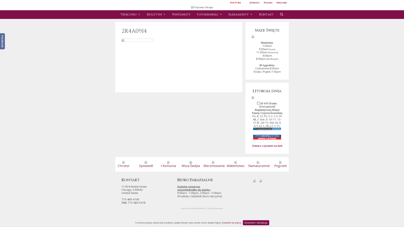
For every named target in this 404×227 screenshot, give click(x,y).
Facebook (2, 41)
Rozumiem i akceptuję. (256, 222)
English (281, 2)
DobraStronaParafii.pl (198, 208)
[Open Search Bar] (282, 14)
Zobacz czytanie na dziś (267, 145)
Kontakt (266, 14)
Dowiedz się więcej (231, 222)
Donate (255, 2)
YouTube (235, 2)
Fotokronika (207, 14)
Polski (268, 2)
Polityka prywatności (215, 208)
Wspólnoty (181, 14)
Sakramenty (238, 14)
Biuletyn (154, 14)
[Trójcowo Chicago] (202, 7)
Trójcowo (128, 14)
